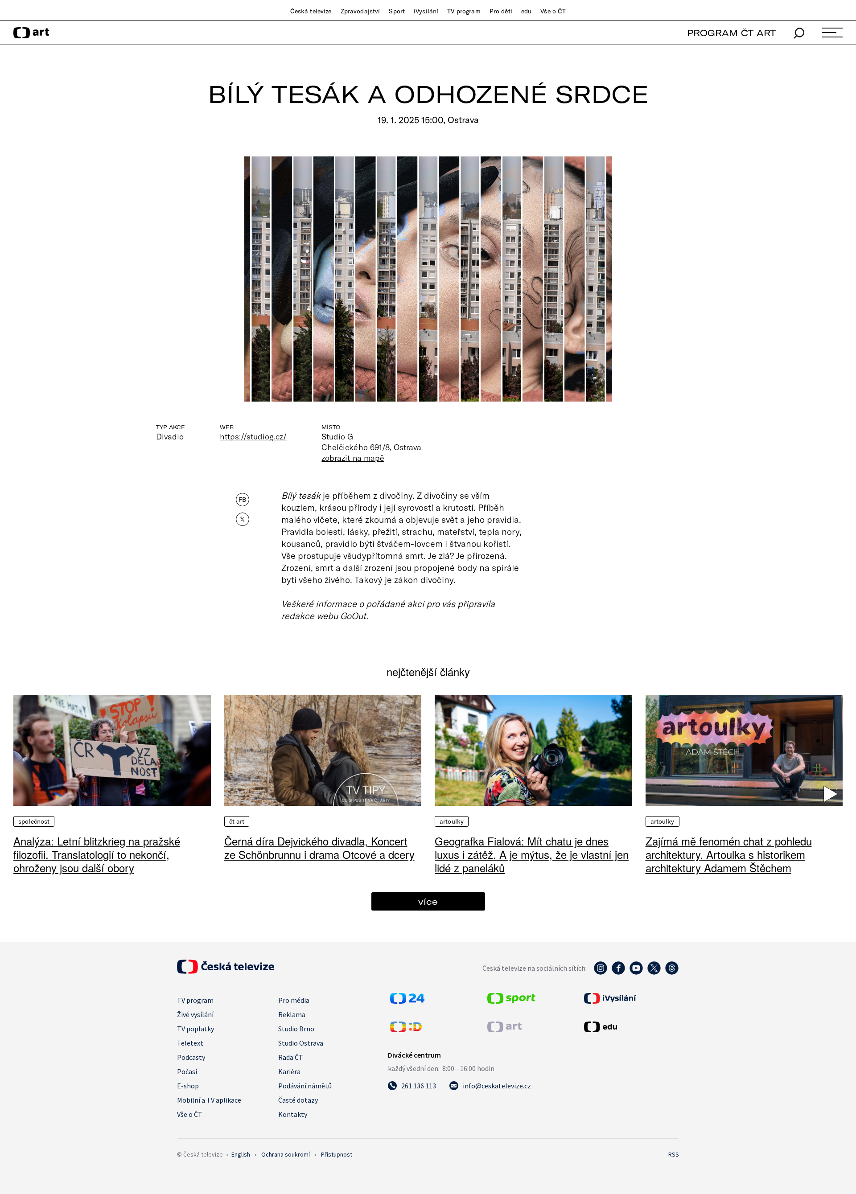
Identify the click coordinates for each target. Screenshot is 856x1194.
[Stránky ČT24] (407, 1001)
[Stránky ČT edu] (630, 1027)
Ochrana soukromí (285, 1154)
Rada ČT (290, 1057)
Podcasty (191, 1057)
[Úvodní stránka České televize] (225, 971)
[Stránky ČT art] (504, 1029)
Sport (397, 11)
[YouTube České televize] (636, 972)
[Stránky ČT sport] (511, 1001)
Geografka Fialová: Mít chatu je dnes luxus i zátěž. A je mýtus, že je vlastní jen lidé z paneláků (532, 854)
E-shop (188, 1085)
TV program (463, 11)
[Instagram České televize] (600, 972)
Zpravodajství (360, 11)
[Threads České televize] (672, 972)
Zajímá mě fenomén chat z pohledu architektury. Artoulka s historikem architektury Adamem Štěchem (729, 854)
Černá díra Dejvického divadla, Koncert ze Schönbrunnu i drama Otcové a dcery (319, 847)
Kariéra (289, 1071)
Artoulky (452, 821)
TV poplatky (195, 1028)
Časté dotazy (298, 1100)
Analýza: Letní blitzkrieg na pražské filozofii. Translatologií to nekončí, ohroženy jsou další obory (96, 854)
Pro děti (501, 11)
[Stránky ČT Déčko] (406, 1029)
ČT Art (237, 821)
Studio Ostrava (300, 1042)
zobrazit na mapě (352, 458)
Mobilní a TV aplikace (209, 1100)
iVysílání (426, 11)
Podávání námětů (305, 1085)
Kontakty (292, 1114)
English (240, 1154)
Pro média (293, 1000)
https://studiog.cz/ (253, 436)
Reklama (291, 1014)
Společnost (33, 821)
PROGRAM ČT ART (731, 32)
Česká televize (311, 11)
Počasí (187, 1071)
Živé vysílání (195, 1014)
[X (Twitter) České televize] (654, 972)
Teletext (190, 1042)
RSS (673, 1154)
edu (526, 11)
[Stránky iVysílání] (630, 998)
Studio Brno (296, 1028)
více (428, 901)
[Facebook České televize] (618, 972)
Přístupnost (336, 1154)
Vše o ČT (553, 11)
